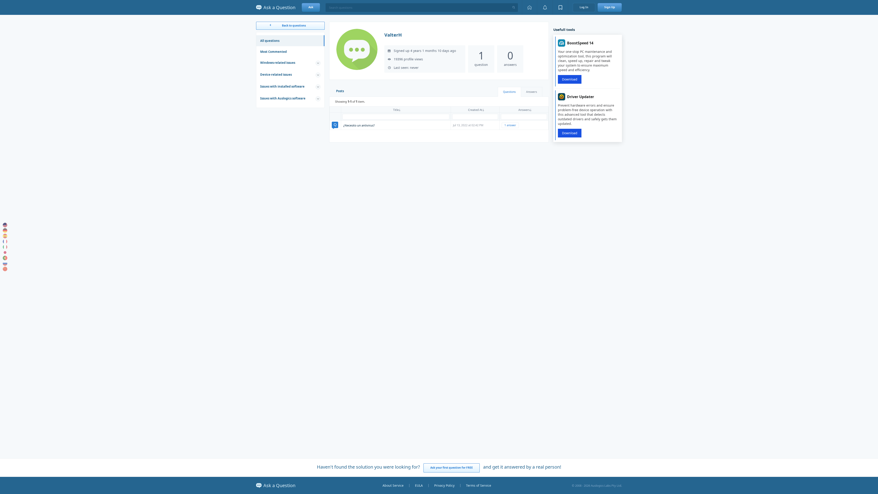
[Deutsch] (5, 230)
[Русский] (5, 263)
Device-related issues (276, 74)
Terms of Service (478, 485)
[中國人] (5, 269)
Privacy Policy (444, 485)
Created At (475, 110)
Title (396, 110)
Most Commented (273, 52)
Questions (509, 92)
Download (569, 79)
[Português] (5, 258)
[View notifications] (545, 7)
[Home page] (529, 7)
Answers (531, 92)
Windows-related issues (277, 63)
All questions (269, 41)
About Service (393, 485)
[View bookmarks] (560, 7)
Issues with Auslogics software (282, 98)
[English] (5, 225)
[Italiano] (5, 247)
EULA (419, 485)
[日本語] (5, 252)
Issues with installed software (282, 86)
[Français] (5, 241)
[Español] (5, 236)
